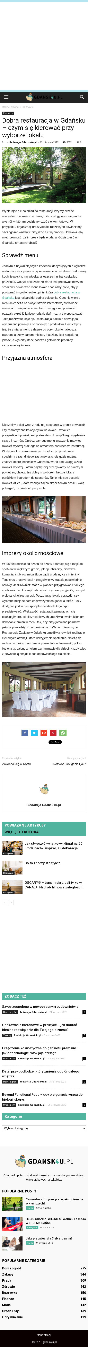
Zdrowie (8, 1287)
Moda (6, 1305)
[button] (82, 97)
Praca (30, 1207)
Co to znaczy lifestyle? (42, 863)
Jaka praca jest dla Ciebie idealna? (49, 1238)
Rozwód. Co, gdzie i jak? (69, 764)
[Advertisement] (44, 46)
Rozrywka (8, 113)
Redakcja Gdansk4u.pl (23, 142)
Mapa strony (44, 1335)
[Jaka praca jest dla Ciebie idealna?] (12, 1243)
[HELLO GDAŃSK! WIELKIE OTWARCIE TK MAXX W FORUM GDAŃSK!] (12, 1224)
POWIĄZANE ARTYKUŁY (25, 825)
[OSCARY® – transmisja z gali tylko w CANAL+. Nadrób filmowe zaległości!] (12, 887)
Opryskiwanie (12, 1317)
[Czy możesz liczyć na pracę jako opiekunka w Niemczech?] (12, 1204)
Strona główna (10, 107)
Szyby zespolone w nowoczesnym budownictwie (40, 1006)
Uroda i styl (9, 1058)
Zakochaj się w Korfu (16, 764)
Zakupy (7, 1035)
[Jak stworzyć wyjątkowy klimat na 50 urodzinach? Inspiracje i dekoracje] (12, 848)
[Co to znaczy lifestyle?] (12, 868)
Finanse (8, 1299)
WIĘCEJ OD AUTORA (22, 832)
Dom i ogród (10, 1012)
